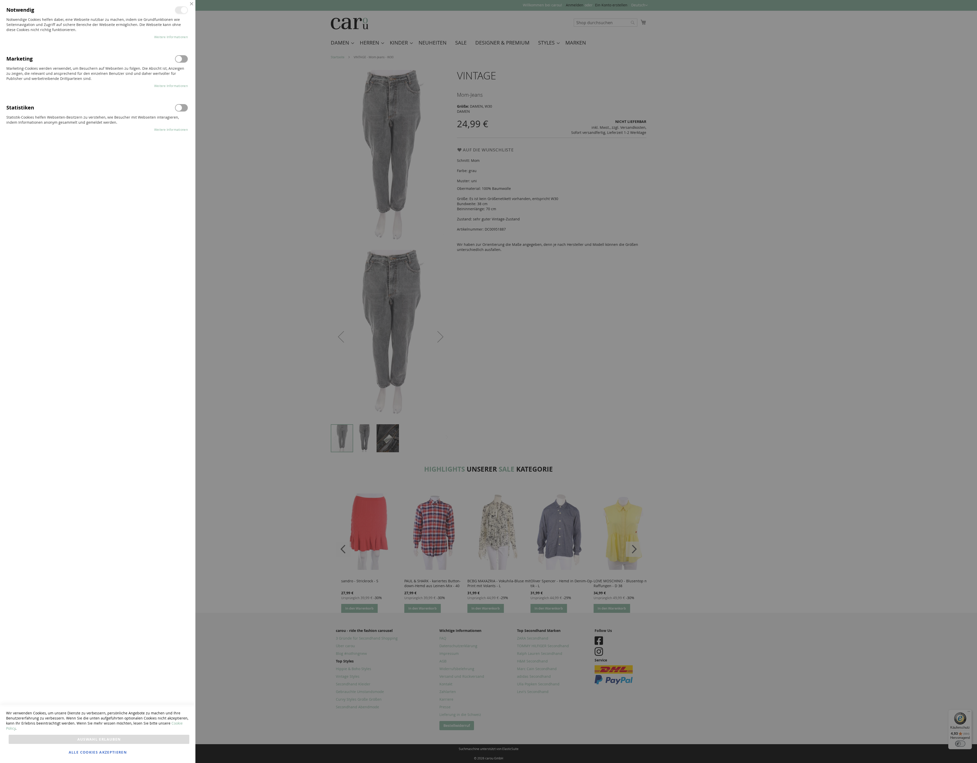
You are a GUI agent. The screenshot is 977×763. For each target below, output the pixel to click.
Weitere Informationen (171, 37)
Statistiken (181, 107)
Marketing (181, 59)
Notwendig (181, 10)
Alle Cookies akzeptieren (98, 752)
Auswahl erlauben (99, 739)
